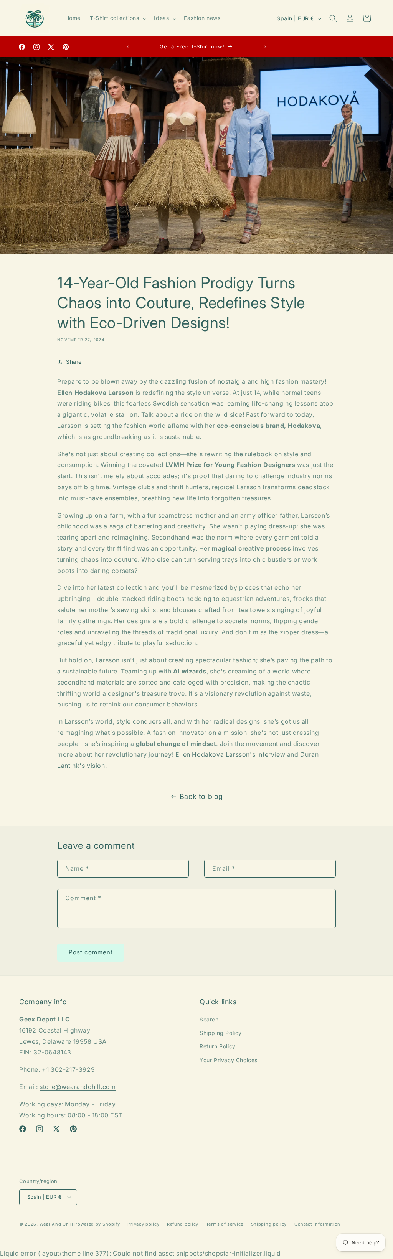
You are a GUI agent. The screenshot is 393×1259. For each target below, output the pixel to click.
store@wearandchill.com (78, 1087)
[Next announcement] (264, 47)
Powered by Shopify (97, 1224)
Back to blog (201, 796)
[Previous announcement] (128, 47)
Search (209, 1019)
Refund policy (182, 1224)
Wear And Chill (56, 1224)
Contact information (317, 1224)
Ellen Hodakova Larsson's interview (230, 754)
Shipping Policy (221, 1033)
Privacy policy (143, 1224)
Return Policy (218, 1046)
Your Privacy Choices (229, 1060)
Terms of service (224, 1224)
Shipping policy (269, 1224)
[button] (117, 18)
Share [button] (74, 361)
